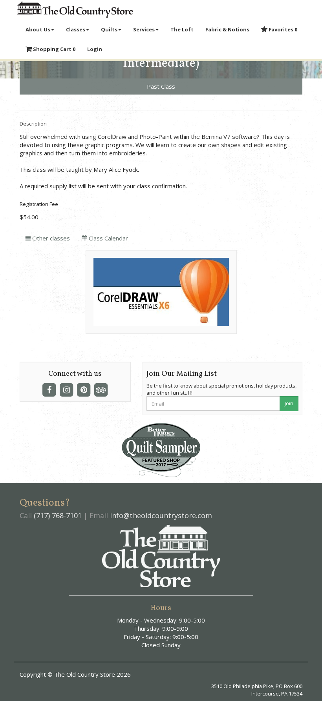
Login (94, 49)
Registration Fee (39, 204)
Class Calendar (107, 238)
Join (289, 403)
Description (33, 123)
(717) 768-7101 (58, 515)
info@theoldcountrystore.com (161, 515)
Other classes (50, 238)
